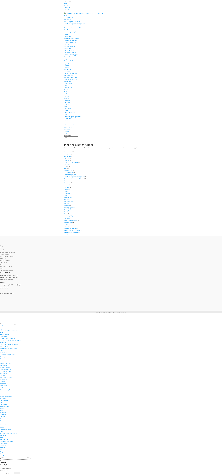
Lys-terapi (67, 71)
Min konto (67, 9)
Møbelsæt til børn (69, 90)
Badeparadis (67, 36)
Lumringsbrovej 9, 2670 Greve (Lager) (10, 285)
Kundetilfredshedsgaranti (7, 256)
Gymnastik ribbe (68, 108)
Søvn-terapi (67, 81)
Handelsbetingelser (5, 254)
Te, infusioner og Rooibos (71, 38)
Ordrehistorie (3, 262)
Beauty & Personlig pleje (71, 55)
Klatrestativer (68, 106)
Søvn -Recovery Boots (70, 73)
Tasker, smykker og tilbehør (72, 21)
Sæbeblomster (68, 30)
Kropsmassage (68, 75)
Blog (65, 3)
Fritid (65, 114)
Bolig (65, 15)
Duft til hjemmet (68, 17)
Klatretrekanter (68, 123)
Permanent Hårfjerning (70, 77)
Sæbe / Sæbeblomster (70, 61)
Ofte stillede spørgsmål (6, 270)
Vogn (1, 264)
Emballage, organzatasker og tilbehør (74, 24)
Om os (66, 5)
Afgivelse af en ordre (6, 266)
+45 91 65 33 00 (13, 275)
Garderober (67, 98)
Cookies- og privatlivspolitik (7, 252)
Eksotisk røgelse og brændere (72, 32)
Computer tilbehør (69, 50)
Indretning (67, 26)
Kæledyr (66, 131)
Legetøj (66, 110)
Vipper (66, 121)
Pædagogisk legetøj (69, 112)
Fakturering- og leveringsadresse (9, 330)
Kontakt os (67, 7)
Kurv (1, 328)
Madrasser (67, 100)
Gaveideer (67, 129)
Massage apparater (69, 46)
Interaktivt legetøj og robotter (72, 117)
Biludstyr (66, 44)
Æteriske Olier (68, 57)
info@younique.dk (8, 279)
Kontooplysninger (5, 260)
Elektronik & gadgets (70, 42)
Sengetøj (66, 104)
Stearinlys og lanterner (70, 40)
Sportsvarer (67, 118)
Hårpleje (66, 65)
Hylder (66, 94)
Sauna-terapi (67, 69)
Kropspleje (67, 67)
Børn (65, 86)
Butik (1, 268)
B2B (65, 133)
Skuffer (66, 92)
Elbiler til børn (68, 127)
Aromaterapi (67, 19)
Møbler (66, 34)
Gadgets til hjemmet (70, 52)
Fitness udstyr (68, 83)
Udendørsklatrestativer (70, 125)
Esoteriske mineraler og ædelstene (74, 28)
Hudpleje (66, 59)
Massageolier (68, 63)
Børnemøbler (68, 88)
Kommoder (67, 96)
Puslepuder (67, 102)
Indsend (17, 473)
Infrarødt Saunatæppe (70, 79)
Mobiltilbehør (68, 48)
